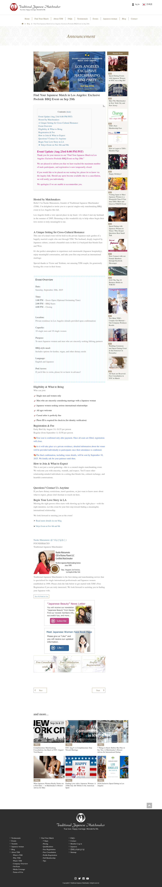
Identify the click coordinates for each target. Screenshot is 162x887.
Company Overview (20, 863)
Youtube (14, 843)
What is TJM (17, 855)
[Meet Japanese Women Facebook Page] (69, 641)
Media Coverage (19, 869)
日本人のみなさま (77, 849)
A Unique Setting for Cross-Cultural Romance (58, 122)
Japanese (73, 846)
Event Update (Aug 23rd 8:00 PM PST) (55, 116)
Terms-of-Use (18, 872)
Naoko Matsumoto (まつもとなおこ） (51, 539)
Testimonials (16, 838)
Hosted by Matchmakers (48, 119)
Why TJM (16, 858)
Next (98, 690)
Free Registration (49, 849)
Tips (44, 861)
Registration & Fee (46, 132)
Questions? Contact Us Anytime (52, 138)
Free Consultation (49, 852)
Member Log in (76, 843)
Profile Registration (50, 855)
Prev (41, 690)
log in (137, 4)
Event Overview (45, 126)
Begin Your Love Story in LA (51, 141)
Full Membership (49, 858)
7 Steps (45, 841)
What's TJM (17, 861)
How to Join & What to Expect (51, 135)
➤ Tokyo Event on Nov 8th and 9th (53, 144)
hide (68, 112)
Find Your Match (47, 838)
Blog (28, 24)
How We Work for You (41, 596)
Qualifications (48, 846)
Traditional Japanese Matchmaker (80, 883)
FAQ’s (72, 838)
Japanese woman (17, 846)
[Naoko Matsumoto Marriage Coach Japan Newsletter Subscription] (69, 613)
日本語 (149, 4)
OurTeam (16, 866)
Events (13, 841)
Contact (73, 841)
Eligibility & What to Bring (50, 129)
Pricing (45, 843)
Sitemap (73, 852)
